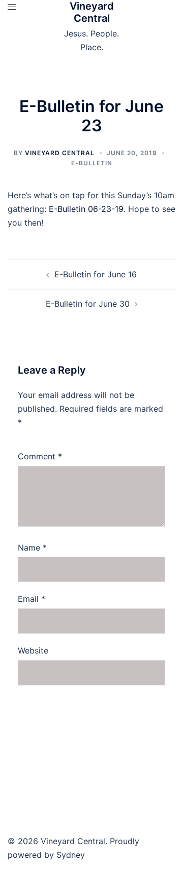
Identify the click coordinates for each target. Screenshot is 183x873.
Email (31, 599)
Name (32, 547)
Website (33, 650)
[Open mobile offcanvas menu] (12, 7)
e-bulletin (91, 163)
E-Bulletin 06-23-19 (86, 209)
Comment (40, 456)
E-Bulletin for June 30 (88, 304)
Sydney (70, 855)
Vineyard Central (92, 12)
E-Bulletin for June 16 (95, 274)
